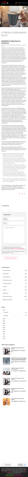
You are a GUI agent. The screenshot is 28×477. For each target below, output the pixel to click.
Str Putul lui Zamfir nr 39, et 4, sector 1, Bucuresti (14, 435)
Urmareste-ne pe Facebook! (7, 453)
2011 (4, 338)
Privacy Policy (9, 460)
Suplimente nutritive (15, 299)
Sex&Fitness (15, 293)
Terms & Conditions (8, 462)
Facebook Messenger (20, 465)
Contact (13, 464)
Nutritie (15, 289)
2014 (4, 331)
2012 (4, 336)
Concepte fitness (15, 276)
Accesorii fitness (15, 270)
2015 (4, 329)
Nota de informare (18, 462)
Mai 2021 (15, 315)
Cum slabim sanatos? (15, 280)
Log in (23, 2)
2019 (4, 320)
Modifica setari (18, 475)
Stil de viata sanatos (15, 296)
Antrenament (15, 273)
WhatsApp (7, 464)
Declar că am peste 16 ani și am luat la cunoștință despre (13, 247)
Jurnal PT (15, 286)
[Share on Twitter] (22, 193)
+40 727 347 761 (9, 438)
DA (8, 252)
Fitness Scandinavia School (3, 2)
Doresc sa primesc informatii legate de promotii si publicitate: (13, 252)
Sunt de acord (10, 475)
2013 (4, 333)
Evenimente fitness (15, 283)
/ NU (12, 252)
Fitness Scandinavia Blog (13, 34)
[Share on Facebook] (19, 193)
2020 (4, 318)
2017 (4, 325)
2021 (4, 310)
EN (20, 2)
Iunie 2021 (15, 312)
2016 (4, 327)
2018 (4, 323)
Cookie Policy (17, 460)
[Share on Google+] (24, 193)
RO (17, 2)
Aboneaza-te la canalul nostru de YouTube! (10, 453)
